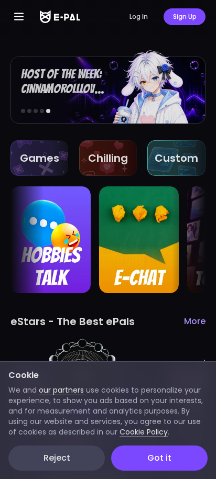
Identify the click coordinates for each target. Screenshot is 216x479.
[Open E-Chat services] (139, 239)
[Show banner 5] (48, 111)
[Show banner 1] (23, 111)
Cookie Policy (144, 432)
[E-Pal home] (60, 16)
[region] (108, 239)
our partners (61, 390)
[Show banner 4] (42, 111)
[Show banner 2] (29, 111)
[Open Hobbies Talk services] (50, 239)
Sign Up (185, 16)
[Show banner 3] (36, 111)
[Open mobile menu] (18, 16)
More (195, 321)
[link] (108, 87)
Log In (138, 16)
